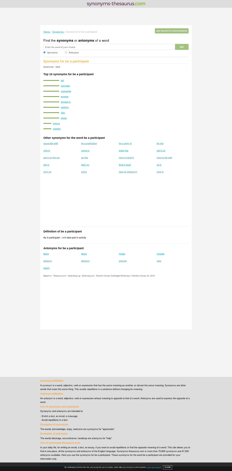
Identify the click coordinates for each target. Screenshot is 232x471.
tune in (160, 171)
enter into (123, 150)
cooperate (66, 91)
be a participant (89, 143)
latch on (85, 164)
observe (47, 260)
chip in (46, 150)
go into (84, 157)
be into (160, 143)
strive (84, 171)
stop (159, 260)
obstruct (85, 260)
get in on (161, 150)
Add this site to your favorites (171, 31)
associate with (50, 143)
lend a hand (125, 164)
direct (84, 253)
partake (57, 128)
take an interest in (128, 171)
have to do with (164, 157)
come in (85, 150)
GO (182, 47)
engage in (66, 101)
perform (65, 107)
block (46, 253)
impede (160, 253)
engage (64, 96)
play (63, 112)
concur (56, 123)
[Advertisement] (116, 16)
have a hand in (126, 157)
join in (46, 164)
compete (65, 85)
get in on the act (51, 157)
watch (46, 268)
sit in (159, 164)
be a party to (125, 143)
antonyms (86, 40)
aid (62, 80)
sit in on (47, 171)
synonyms (65, 40)
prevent (123, 260)
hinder (122, 253)
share (64, 118)
